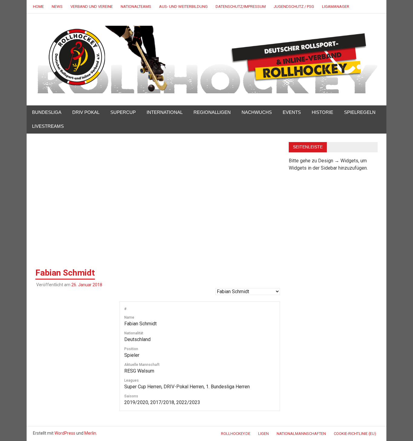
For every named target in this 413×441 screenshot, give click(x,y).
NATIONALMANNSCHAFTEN (301, 433)
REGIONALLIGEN (212, 112)
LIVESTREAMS (48, 126)
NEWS (57, 6)
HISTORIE (322, 112)
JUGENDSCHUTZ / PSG (294, 6)
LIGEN (263, 433)
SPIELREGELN (360, 112)
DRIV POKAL (85, 112)
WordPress (64, 433)
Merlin (90, 433)
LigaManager (335, 6)
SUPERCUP (123, 112)
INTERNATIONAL (165, 112)
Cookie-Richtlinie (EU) (355, 433)
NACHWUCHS (257, 112)
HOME (38, 6)
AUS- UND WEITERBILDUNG (183, 6)
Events (292, 112)
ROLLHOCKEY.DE (235, 433)
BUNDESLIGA (46, 112)
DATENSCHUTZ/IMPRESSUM (241, 6)
